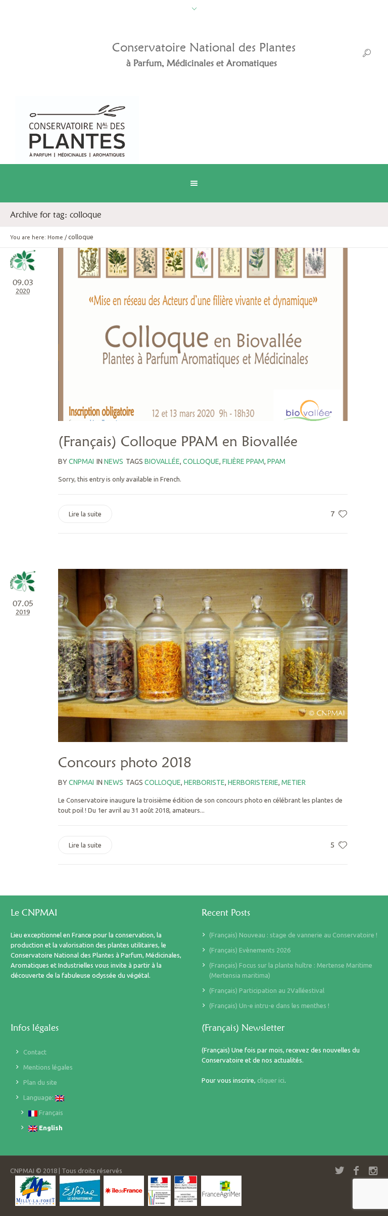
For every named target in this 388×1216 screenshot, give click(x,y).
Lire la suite (85, 513)
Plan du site (40, 1082)
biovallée (162, 461)
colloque (201, 461)
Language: (39, 1097)
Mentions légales (48, 1067)
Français (50, 1112)
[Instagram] (373, 1171)
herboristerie (253, 782)
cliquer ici (270, 1080)
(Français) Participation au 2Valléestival (266, 990)
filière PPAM (243, 461)
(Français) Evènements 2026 (249, 950)
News (113, 461)
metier (293, 782)
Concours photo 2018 (124, 762)
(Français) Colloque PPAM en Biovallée (178, 441)
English (50, 1127)
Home (55, 237)
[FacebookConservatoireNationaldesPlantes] (356, 1171)
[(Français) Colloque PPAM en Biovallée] (203, 334)
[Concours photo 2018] (203, 655)
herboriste (204, 782)
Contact (34, 1051)
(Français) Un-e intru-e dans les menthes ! (269, 1005)
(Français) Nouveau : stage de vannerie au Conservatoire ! (293, 934)
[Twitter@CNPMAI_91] (339, 1171)
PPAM (276, 461)
